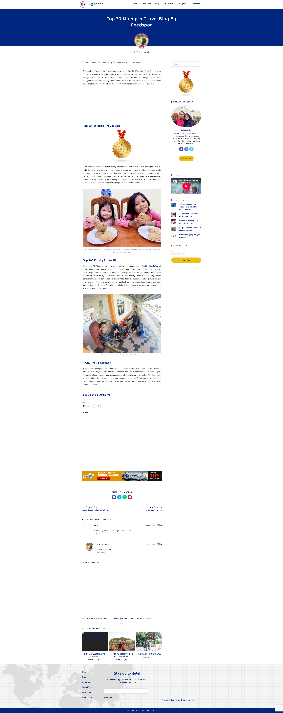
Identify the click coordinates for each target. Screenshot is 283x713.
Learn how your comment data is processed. (133, 618)
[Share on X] (119, 497)
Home (136, 4)
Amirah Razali (143, 52)
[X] (191, 149)
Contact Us (196, 4)
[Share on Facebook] (114, 497)
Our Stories (186, 158)
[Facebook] (181, 149)
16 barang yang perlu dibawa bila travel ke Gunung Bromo (188, 207)
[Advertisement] (122, 103)
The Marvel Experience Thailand (94, 655)
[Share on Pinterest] (130, 497)
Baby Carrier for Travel (149, 654)
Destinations (167, 4)
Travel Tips (87, 687)
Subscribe (186, 260)
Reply (159, 525)
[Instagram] (186, 149)
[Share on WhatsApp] (124, 497)
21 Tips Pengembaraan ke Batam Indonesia (122, 655)
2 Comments (136, 63)
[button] (168, 3)
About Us (86, 682)
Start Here (146, 4)
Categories (182, 4)
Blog (157, 4)
